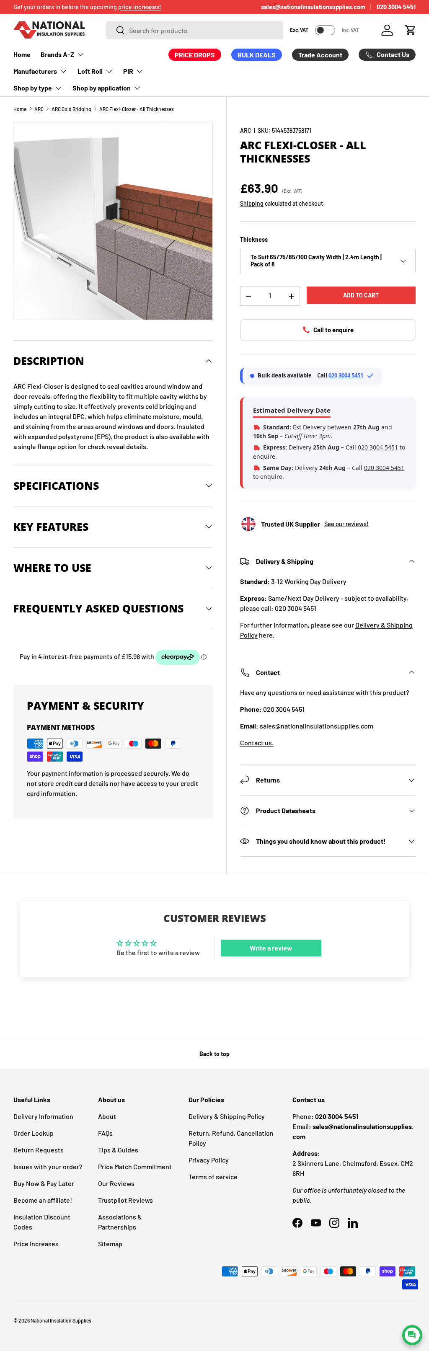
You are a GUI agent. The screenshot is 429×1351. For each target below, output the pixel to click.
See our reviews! (346, 523)
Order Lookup (33, 1133)
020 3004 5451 (396, 6)
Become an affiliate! (42, 1200)
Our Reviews (116, 1183)
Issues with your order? (48, 1166)
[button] (410, 30)
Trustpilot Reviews (125, 1200)
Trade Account (320, 55)
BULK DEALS (257, 55)
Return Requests (38, 1150)
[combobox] (194, 30)
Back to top (214, 1053)
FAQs (105, 1133)
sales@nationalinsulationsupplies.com (313, 6)
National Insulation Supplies (61, 1320)
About (107, 1116)
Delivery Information (43, 1116)
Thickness (254, 239)
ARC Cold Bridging (71, 108)
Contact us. (257, 743)
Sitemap (110, 1244)
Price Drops (195, 55)
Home (22, 54)
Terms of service (213, 1177)
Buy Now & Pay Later (43, 1183)
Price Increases (36, 1244)
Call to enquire (333, 329)
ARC (39, 108)
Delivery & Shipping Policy (227, 1116)
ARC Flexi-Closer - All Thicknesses (136, 108)
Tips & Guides (118, 1150)
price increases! (139, 6)
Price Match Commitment (135, 1166)
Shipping (252, 203)
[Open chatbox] (412, 1335)
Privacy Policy (209, 1160)
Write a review (271, 948)
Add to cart (361, 295)
